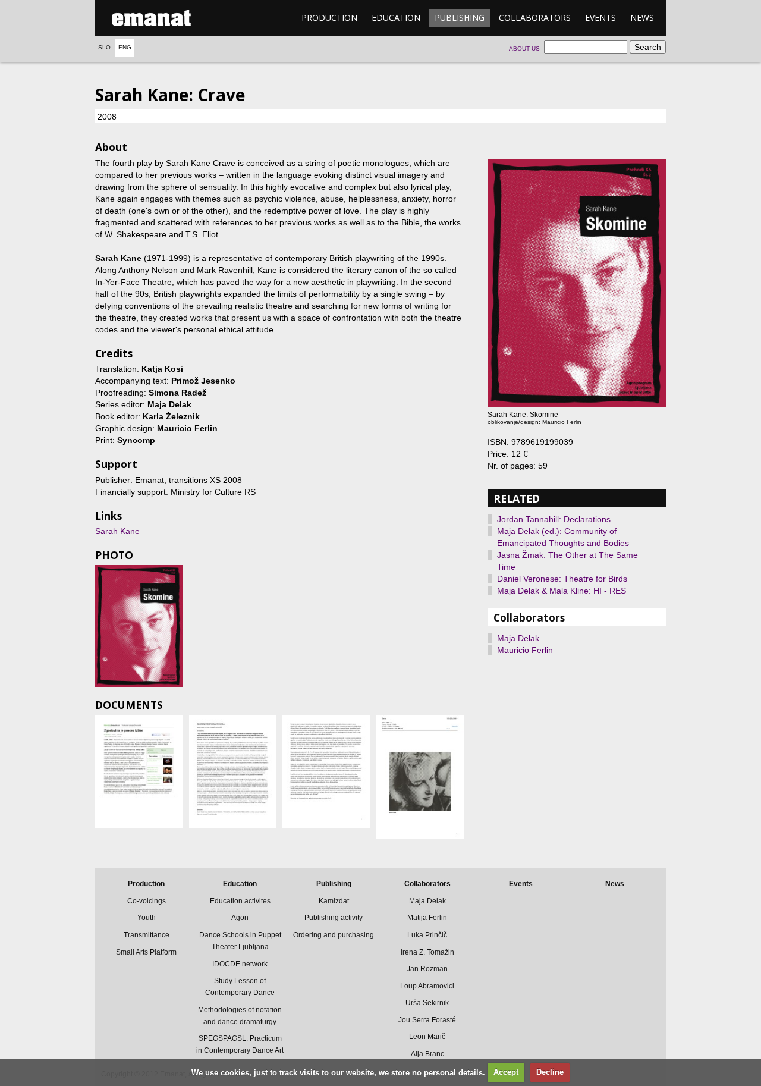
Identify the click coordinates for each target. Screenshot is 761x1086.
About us (524, 48)
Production (329, 17)
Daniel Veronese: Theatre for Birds (562, 578)
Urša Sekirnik (427, 1003)
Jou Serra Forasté (427, 1020)
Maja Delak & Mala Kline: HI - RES (561, 590)
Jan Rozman (427, 969)
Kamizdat (334, 901)
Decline (550, 1072)
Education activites (240, 901)
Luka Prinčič (427, 935)
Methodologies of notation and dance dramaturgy (240, 1016)
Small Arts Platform (146, 952)
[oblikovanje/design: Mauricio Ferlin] (139, 626)
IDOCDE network (240, 964)
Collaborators (535, 17)
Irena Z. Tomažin (427, 952)
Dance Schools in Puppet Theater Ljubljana (240, 941)
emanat (151, 18)
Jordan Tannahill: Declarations (554, 519)
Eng (124, 47)
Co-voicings (146, 901)
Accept (505, 1072)
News (642, 17)
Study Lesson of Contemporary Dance (240, 987)
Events (600, 17)
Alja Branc (427, 1054)
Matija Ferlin (427, 918)
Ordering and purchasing (333, 935)
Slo (104, 47)
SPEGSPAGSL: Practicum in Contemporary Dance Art (240, 1044)
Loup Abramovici (427, 986)
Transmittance (146, 935)
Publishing (460, 17)
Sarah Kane (117, 531)
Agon (240, 918)
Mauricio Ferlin (525, 650)
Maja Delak (518, 638)
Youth (146, 918)
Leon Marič (427, 1036)
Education (396, 17)
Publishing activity (333, 918)
